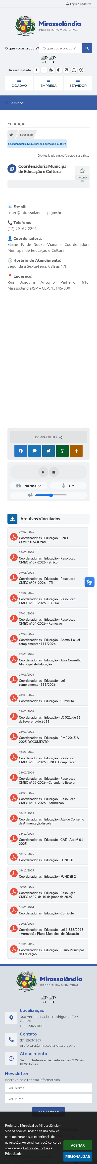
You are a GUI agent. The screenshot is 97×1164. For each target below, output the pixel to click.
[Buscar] (87, 48)
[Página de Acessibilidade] (81, 70)
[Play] (43, 472)
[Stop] (54, 472)
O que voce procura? (22, 48)
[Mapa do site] (74, 70)
